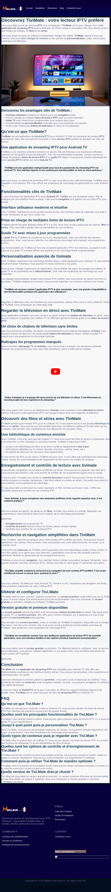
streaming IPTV (42, 136)
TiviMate (64, 196)
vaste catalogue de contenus (34, 38)
